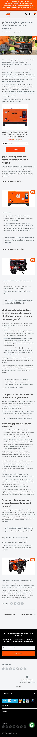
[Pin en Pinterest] (15, 603)
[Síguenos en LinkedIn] (25, 668)
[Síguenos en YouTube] (17, 668)
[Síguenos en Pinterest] (14, 668)
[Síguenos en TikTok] (21, 668)
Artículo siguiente (27, 615)
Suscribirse (18, 653)
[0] (33, 14)
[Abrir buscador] (26, 14)
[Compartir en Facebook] (11, 603)
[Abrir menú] (3, 14)
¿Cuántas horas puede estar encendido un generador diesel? (19, 240)
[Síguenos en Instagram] (10, 668)
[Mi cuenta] (30, 14)
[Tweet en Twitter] (18, 603)
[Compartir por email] (22, 603)
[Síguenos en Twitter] (7, 668)
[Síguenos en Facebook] (3, 668)
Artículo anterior (9, 615)
